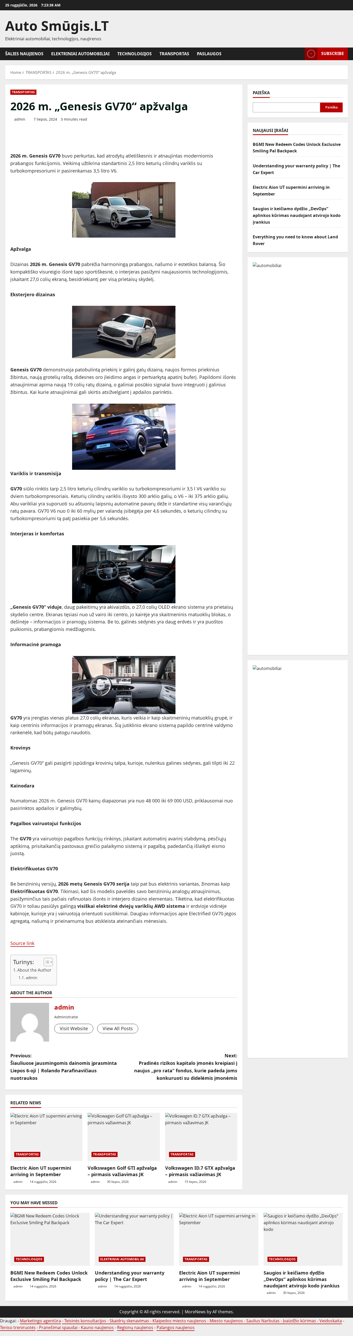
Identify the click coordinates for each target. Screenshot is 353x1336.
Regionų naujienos (135, 1327)
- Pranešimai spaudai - (59, 1327)
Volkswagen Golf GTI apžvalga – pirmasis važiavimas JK (122, 1171)
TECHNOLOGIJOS (134, 54)
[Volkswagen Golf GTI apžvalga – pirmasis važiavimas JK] (124, 1137)
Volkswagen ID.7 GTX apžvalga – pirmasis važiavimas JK (200, 1171)
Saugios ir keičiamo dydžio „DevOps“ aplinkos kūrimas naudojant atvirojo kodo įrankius (297, 215)
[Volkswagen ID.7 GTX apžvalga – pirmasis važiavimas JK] (201, 1137)
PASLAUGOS (209, 54)
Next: (185, 1066)
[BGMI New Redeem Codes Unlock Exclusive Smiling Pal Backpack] (50, 1239)
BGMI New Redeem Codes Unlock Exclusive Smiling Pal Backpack (49, 1276)
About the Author (34, 970)
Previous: (63, 1066)
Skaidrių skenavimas (129, 1321)
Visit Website (74, 1028)
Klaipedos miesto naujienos (179, 1321)
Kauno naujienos (97, 1327)
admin (19, 119)
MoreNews (195, 1312)
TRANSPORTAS (174, 54)
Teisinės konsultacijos (85, 1321)
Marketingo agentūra (40, 1321)
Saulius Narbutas (263, 1321)
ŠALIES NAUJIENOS (24, 54)
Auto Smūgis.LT (57, 25)
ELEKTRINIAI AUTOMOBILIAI (80, 54)
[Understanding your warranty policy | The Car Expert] (134, 1239)
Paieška (261, 93)
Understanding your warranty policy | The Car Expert (129, 1276)
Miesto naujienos (226, 1321)
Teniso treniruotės (18, 1327)
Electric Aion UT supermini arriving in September (40, 1171)
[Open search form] (299, 54)
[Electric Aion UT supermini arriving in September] (46, 1137)
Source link (22, 943)
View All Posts (118, 1028)
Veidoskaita (330, 1321)
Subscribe (332, 53)
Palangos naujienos (176, 1327)
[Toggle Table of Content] (45, 962)
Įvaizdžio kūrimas (299, 1321)
